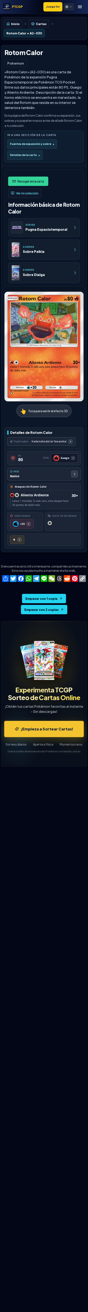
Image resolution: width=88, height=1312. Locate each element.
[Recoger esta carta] (28, 181)
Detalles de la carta (25, 155)
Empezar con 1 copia (41, 598)
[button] (69, 6)
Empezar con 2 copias (41, 609)
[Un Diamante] (17, 539)
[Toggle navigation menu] (80, 6)
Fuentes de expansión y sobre (32, 144)
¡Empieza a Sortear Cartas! (47, 728)
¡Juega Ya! (53, 6)
